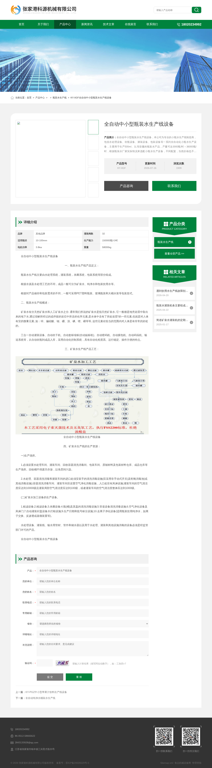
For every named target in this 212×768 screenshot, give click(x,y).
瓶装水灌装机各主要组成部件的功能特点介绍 (172, 305)
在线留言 (130, 24)
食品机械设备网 (183, 763)
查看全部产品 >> (174, 253)
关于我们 (43, 24)
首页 (21, 24)
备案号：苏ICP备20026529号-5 (72, 763)
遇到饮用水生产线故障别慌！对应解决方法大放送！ (172, 290)
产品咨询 (126, 186)
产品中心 (65, 24)
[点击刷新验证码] (62, 663)
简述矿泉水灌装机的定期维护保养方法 (172, 320)
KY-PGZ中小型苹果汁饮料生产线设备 (46, 692)
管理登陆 (196, 763)
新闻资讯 (87, 24)
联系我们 (152, 24)
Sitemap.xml (166, 763)
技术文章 (108, 24)
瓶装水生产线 (60, 97)
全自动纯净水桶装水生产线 (40, 698)
